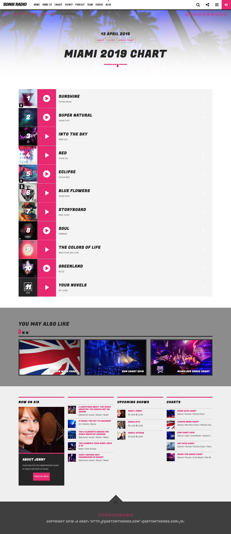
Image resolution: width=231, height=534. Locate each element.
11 (28, 287)
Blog (108, 4)
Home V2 (47, 4)
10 (28, 268)
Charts (58, 4)
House (34, 13)
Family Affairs (136, 433)
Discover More (41, 476)
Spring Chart (48, 13)
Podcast (80, 4)
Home (37, 4)
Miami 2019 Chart (186, 411)
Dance (25, 13)
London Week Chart (188, 422)
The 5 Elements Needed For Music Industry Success (94, 433)
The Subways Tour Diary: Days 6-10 (95, 444)
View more (49, 357)
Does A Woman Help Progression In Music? (91, 456)
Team (90, 4)
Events (69, 4)
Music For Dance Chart (190, 454)
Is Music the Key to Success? (95, 421)
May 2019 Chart (186, 443)
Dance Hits (134, 422)
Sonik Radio (15, 5)
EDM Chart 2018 (186, 432)
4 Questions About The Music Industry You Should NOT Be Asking (95, 409)
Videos (99, 4)
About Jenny (135, 411)
